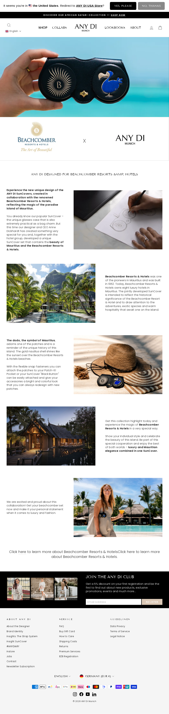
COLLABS (59, 27)
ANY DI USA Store (89, 5)
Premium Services (69, 651)
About (135, 27)
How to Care (66, 636)
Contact (12, 661)
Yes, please (123, 5)
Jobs (9, 656)
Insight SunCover (17, 641)
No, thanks (151, 5)
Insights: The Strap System (22, 636)
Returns (63, 646)
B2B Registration (68, 656)
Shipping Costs (68, 641)
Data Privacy (117, 626)
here (22, 551)
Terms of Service (120, 631)
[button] (13, 31)
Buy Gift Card (67, 631)
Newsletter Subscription (21, 666)
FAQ (61, 626)
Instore (11, 651)
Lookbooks (115, 27)
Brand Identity (15, 631)
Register (152, 602)
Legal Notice (117, 636)
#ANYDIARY (13, 646)
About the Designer (18, 626)
